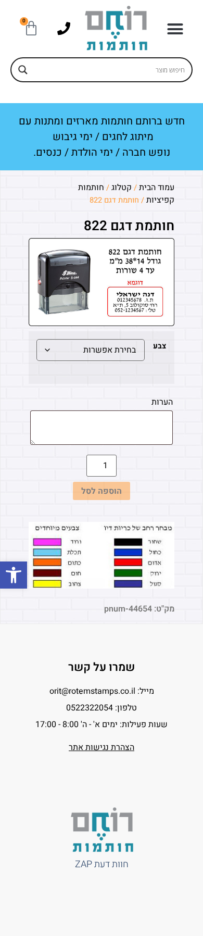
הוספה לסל (101, 491)
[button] (175, 29)
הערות (161, 402)
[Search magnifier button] (23, 70)
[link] (13, 575)
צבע (159, 346)
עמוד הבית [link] (156, 187)
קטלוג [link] (121, 187)
